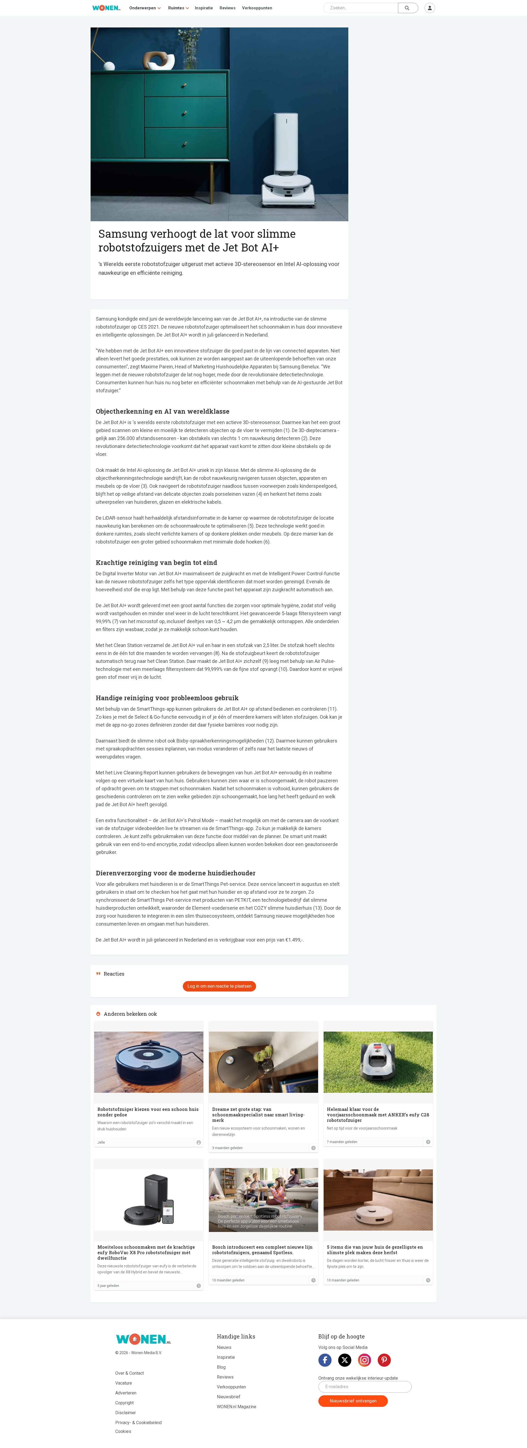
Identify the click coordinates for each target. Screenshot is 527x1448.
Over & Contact (129, 1373)
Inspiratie (204, 7)
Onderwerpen (142, 7)
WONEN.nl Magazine (236, 1406)
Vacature (123, 1383)
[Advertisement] (395, 67)
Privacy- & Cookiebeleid (138, 1422)
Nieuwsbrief (228, 1396)
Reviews (228, 7)
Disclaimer (125, 1412)
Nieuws (224, 1347)
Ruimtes (176, 7)
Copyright (124, 1402)
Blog (221, 1367)
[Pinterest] (384, 1360)
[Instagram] (364, 1360)
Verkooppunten (257, 7)
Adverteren (125, 1393)
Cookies (123, 1431)
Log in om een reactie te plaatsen (219, 986)
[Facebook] (325, 1360)
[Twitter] (344, 1360)
